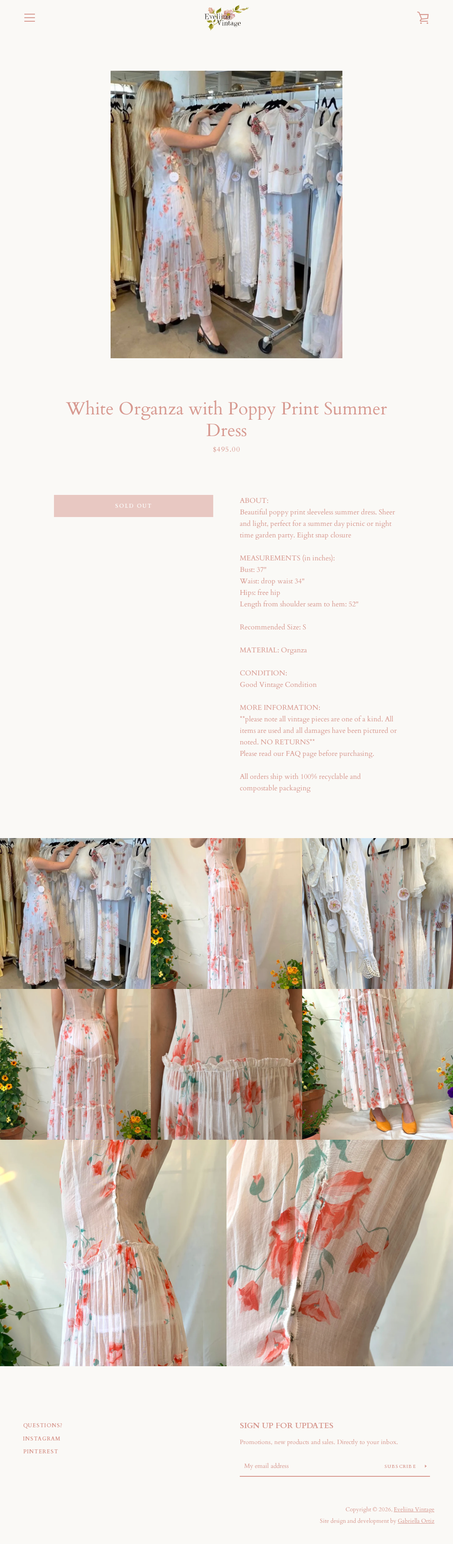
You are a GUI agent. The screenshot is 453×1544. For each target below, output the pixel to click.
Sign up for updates (287, 1425)
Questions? (43, 1425)
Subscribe (401, 1467)
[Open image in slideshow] (226, 214)
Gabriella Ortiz (416, 1521)
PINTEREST (40, 1451)
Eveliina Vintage (414, 1509)
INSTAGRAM (42, 1438)
